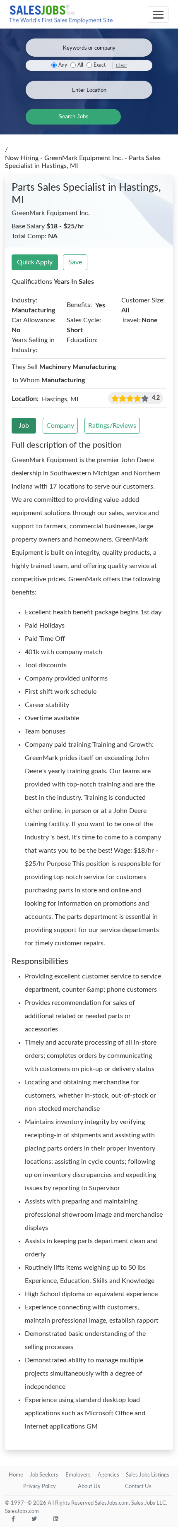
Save (75, 262)
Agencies (108, 1475)
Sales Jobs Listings (147, 1475)
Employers (78, 1475)
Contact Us (138, 1486)
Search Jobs (73, 116)
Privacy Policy (39, 1486)
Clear (121, 65)
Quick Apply (35, 262)
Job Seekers (44, 1475)
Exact (100, 65)
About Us (89, 1486)
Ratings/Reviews (112, 425)
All (80, 65)
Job (24, 425)
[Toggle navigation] (158, 14)
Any (62, 65)
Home (16, 1475)
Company (60, 425)
